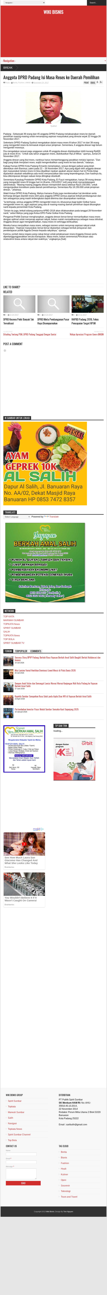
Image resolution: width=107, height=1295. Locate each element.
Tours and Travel (69, 1197)
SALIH (6, 632)
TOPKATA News (11, 624)
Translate (54, 517)
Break (8, 67)
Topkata (12, 1106)
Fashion (21, 83)
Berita (15, 83)
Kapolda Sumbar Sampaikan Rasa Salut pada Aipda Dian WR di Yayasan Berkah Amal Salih (53, 696)
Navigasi (12, 1123)
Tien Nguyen (68, 1212)
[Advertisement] (53, 37)
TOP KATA (8, 616)
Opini (63, 1180)
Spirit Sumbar (14, 1101)
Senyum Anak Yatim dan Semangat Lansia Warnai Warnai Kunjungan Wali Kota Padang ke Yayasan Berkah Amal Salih (56, 685)
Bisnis (64, 1157)
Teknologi (65, 1191)
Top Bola (12, 1140)
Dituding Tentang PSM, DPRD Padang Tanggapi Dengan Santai (29, 334)
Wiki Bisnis (53, 12)
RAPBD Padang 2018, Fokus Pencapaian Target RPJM (85, 321)
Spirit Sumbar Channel (19, 1134)
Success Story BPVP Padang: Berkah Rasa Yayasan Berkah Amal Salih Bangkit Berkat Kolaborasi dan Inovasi (57, 659)
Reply (7, 83)
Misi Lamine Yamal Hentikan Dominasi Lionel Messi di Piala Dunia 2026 (45, 670)
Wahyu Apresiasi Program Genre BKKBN (87, 334)
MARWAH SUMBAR (13, 620)
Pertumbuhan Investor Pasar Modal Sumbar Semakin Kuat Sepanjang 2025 (47, 709)
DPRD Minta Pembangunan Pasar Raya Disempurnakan (53, 321)
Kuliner (64, 1174)
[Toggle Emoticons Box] (4, 350)
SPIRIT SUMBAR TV (13, 643)
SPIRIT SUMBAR (12, 628)
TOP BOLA (8, 639)
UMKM (27, 83)
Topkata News (15, 1129)
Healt (63, 1169)
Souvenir (65, 1185)
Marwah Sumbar (16, 1112)
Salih (10, 1118)
